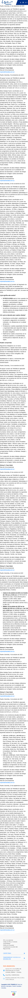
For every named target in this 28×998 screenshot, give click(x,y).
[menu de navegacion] (23, 2)
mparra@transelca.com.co (7, 72)
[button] (20, 2)
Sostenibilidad (6, 943)
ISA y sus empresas (8, 940)
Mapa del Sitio (6, 948)
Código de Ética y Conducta (10, 941)
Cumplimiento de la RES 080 (10, 947)
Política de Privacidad (8, 945)
